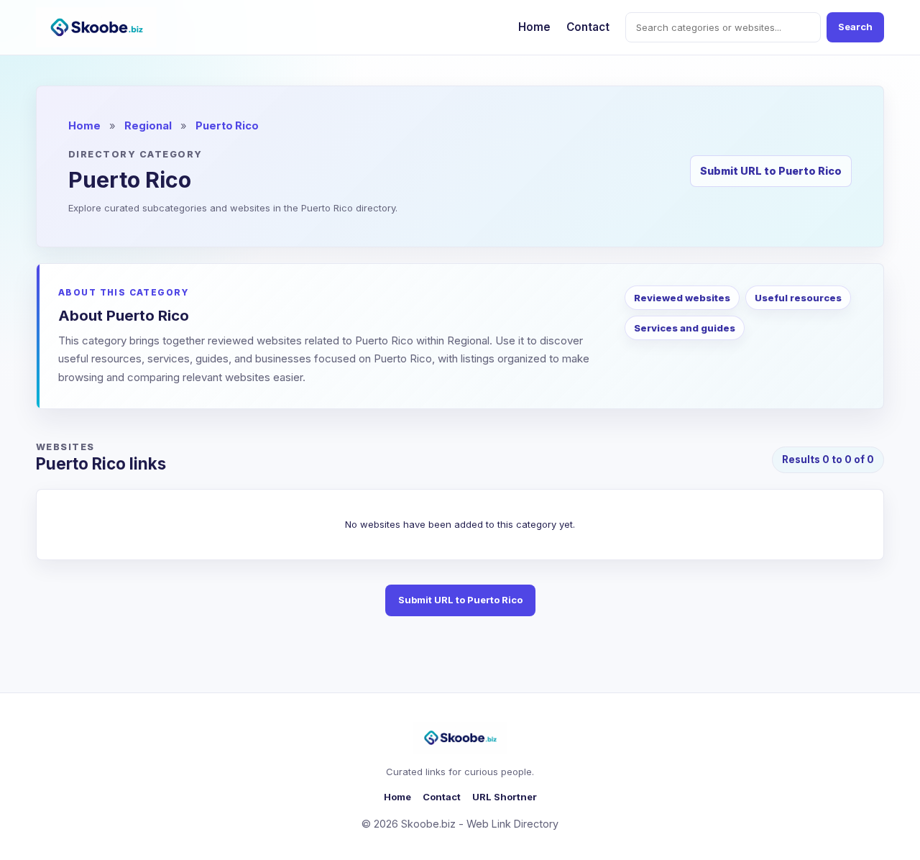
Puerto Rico (227, 125)
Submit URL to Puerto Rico (771, 171)
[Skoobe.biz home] (96, 27)
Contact (588, 27)
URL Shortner (504, 796)
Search (855, 26)
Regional (148, 125)
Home (534, 27)
